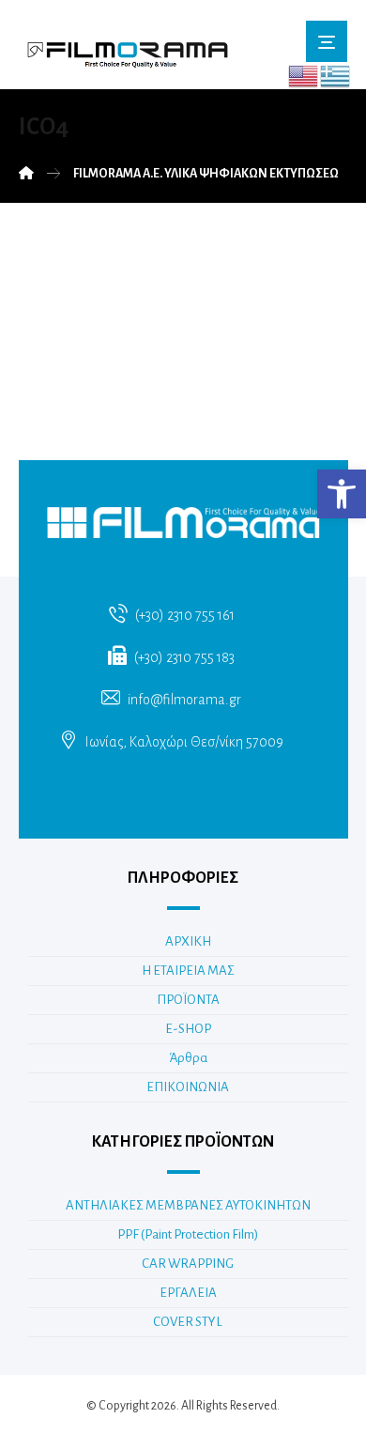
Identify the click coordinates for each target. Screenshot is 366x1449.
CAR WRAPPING (188, 1263)
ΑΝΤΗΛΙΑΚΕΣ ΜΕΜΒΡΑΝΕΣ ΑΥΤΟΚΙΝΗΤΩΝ (188, 1205)
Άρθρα (188, 1058)
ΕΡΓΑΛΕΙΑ (188, 1293)
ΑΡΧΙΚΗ (188, 941)
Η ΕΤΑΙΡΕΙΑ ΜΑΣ (188, 970)
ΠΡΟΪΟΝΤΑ (188, 1000)
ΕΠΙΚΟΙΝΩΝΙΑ (187, 1087)
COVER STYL (187, 1322)
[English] (304, 75)
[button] (341, 494)
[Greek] (336, 75)
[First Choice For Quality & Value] (127, 49)
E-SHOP (188, 1029)
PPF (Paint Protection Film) (187, 1234)
